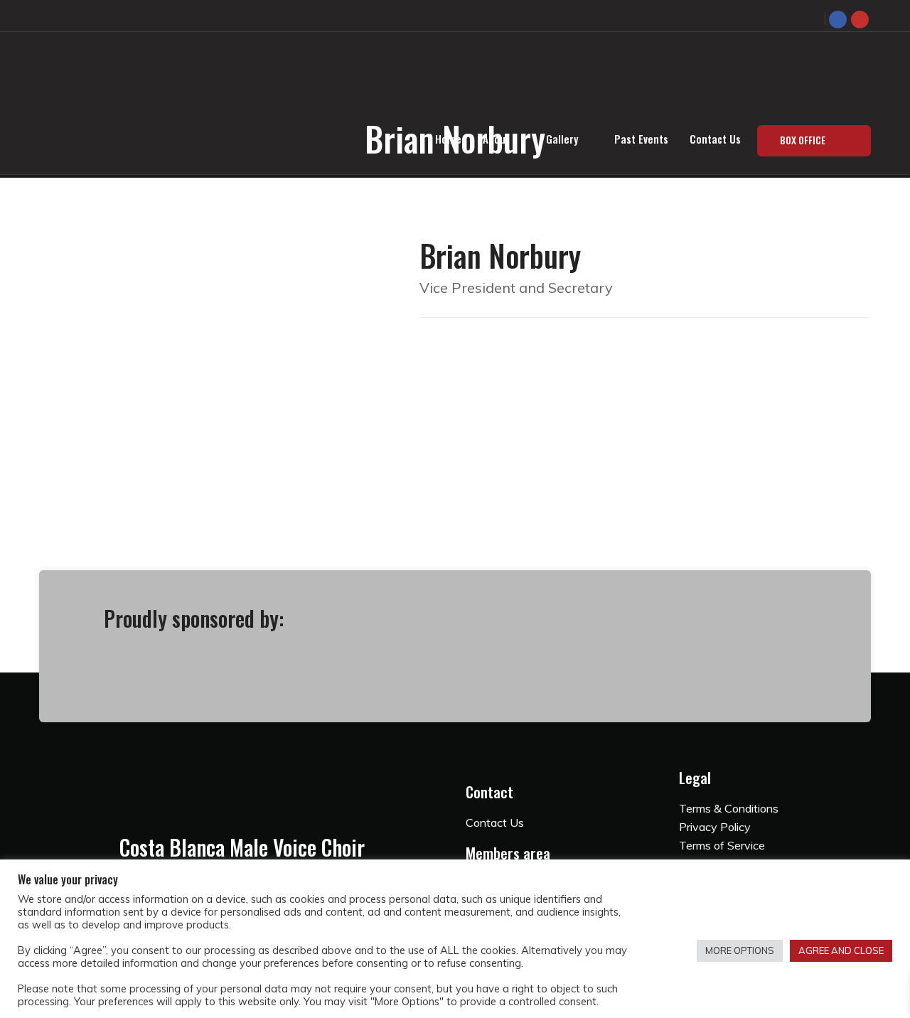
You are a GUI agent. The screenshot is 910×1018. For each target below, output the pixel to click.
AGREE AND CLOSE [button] (841, 950)
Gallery (562, 138)
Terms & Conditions (728, 808)
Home (448, 138)
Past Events (641, 138)
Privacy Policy (715, 827)
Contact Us (715, 138)
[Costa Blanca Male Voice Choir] (323, 67)
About (496, 138)
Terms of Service (722, 845)
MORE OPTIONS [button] (739, 950)
